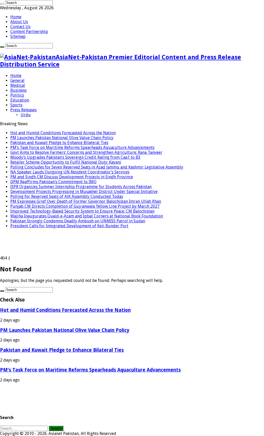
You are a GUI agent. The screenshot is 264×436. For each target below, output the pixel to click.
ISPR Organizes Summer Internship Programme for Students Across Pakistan (81, 186)
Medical (17, 85)
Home (15, 16)
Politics (17, 95)
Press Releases (23, 109)
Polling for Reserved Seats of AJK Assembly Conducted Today (66, 196)
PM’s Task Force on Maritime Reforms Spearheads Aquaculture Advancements (82, 147)
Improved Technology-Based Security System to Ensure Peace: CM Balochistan (82, 211)
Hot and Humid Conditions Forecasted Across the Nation (63, 132)
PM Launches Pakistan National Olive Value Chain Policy (61, 137)
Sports (16, 105)
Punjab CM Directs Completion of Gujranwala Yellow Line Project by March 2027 (85, 206)
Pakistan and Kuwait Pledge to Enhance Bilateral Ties (59, 142)
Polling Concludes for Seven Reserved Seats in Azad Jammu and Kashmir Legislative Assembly (96, 167)
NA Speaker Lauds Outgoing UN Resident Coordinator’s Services (69, 172)
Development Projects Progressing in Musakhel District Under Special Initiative (84, 191)
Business (18, 90)
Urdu (26, 114)
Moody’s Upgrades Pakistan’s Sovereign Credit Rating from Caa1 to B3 (75, 157)
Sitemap (18, 36)
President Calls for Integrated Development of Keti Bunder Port (69, 225)
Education (19, 100)
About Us (19, 21)
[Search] (2, 4)
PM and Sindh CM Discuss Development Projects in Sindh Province (71, 176)
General (17, 80)
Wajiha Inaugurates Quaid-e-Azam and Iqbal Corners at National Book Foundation (86, 216)
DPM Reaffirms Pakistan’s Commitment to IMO (53, 181)
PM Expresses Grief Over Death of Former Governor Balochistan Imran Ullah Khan (85, 201)
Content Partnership (29, 31)
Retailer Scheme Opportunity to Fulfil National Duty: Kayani (65, 162)
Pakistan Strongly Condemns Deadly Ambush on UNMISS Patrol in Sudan (77, 221)
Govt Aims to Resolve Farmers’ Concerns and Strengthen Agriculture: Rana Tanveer (86, 152)
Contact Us (20, 26)
